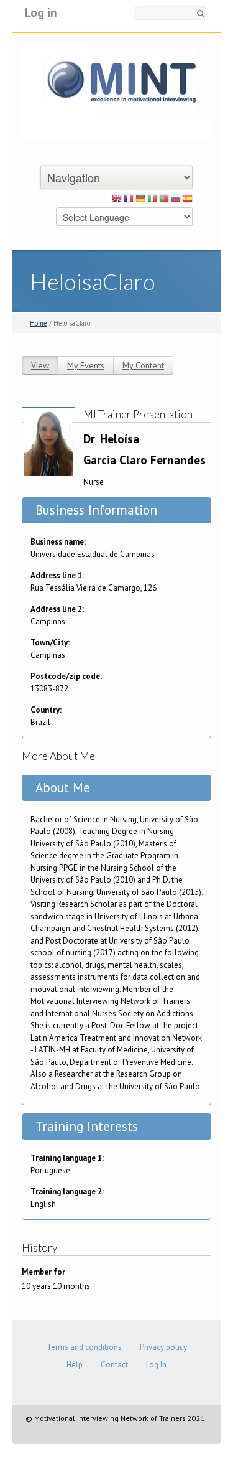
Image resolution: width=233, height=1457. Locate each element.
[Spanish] (188, 200)
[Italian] (152, 200)
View (40, 365)
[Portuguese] (164, 200)
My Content (143, 365)
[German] (140, 200)
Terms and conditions (84, 1347)
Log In (156, 1364)
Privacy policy (163, 1347)
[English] (117, 200)
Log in (41, 12)
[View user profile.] (48, 441)
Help (74, 1364)
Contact (114, 1364)
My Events (85, 365)
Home (38, 323)
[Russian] (176, 200)
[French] (129, 200)
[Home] (116, 90)
